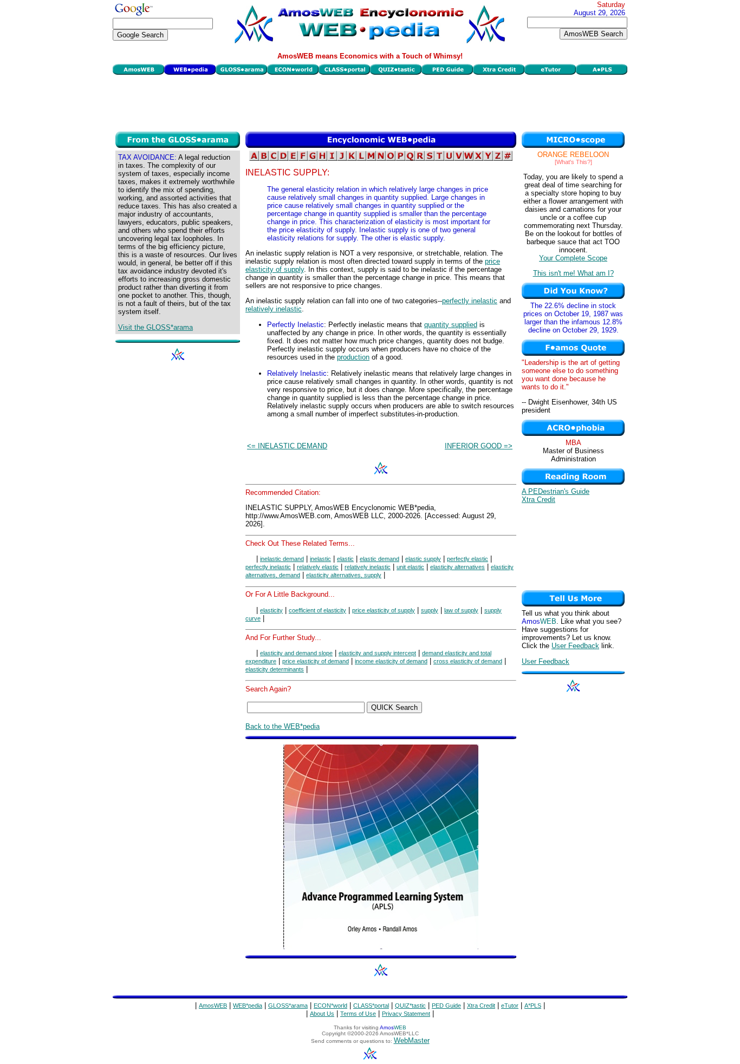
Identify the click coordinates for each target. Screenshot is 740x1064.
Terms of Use (358, 1013)
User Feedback (575, 646)
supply (429, 610)
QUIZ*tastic (410, 1005)
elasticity (271, 610)
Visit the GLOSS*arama (155, 327)
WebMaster (412, 1040)
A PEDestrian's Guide (555, 491)
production (353, 357)
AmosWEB (213, 1005)
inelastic (320, 559)
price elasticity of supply (383, 610)
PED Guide (446, 1005)
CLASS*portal (371, 1005)
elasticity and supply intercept (377, 653)
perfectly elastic (467, 559)
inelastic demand (282, 559)
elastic (345, 559)
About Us (322, 1013)
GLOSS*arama (288, 1005)
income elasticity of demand (391, 661)
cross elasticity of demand (467, 661)
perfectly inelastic (469, 301)
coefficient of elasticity (317, 610)
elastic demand (379, 559)
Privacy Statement (406, 1013)
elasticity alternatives (457, 567)
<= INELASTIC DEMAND (287, 446)
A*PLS (532, 1005)
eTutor (509, 1005)
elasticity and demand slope (296, 653)
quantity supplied (450, 325)
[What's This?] (573, 162)
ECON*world (330, 1005)
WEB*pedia (247, 1005)
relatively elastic (318, 567)
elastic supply (423, 559)
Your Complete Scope (573, 258)
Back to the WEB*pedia (282, 726)
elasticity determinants (274, 669)
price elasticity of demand (315, 661)
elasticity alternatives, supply (343, 575)
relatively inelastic (273, 309)
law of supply (461, 610)
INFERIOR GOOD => (478, 446)
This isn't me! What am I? (573, 273)
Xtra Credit (538, 499)
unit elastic (410, 567)
